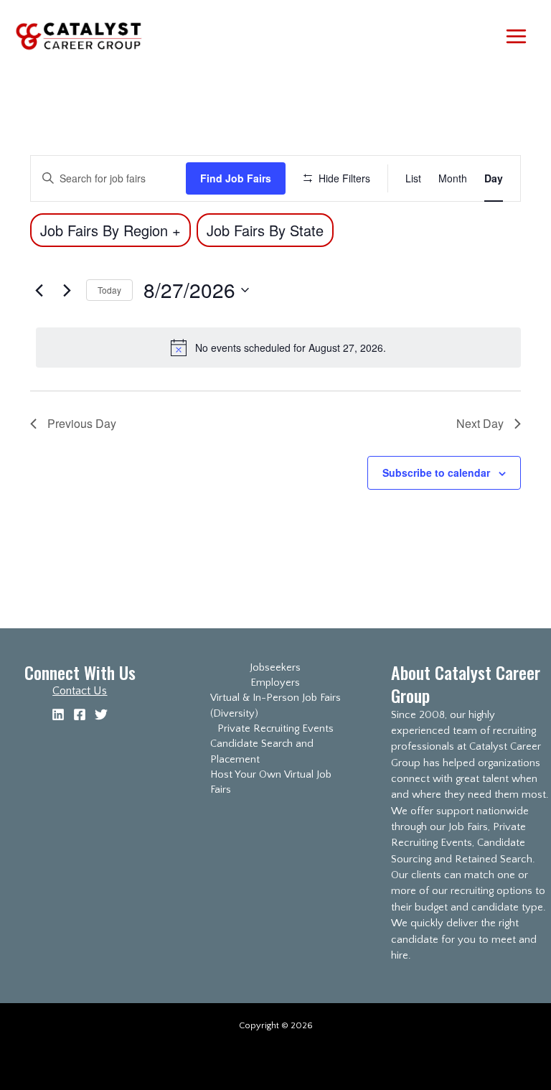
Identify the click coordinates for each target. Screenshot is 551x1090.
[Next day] (66, 290)
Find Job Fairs (235, 178)
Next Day (480, 423)
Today (109, 290)
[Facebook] (79, 714)
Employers (275, 683)
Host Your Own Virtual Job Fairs (270, 782)
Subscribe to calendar (436, 472)
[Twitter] (101, 714)
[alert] (278, 347)
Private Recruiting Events (275, 729)
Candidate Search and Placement (262, 751)
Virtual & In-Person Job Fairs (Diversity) (275, 705)
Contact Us (79, 690)
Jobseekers (275, 668)
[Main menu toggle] (516, 36)
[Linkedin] (58, 714)
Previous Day (81, 423)
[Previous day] (38, 290)
